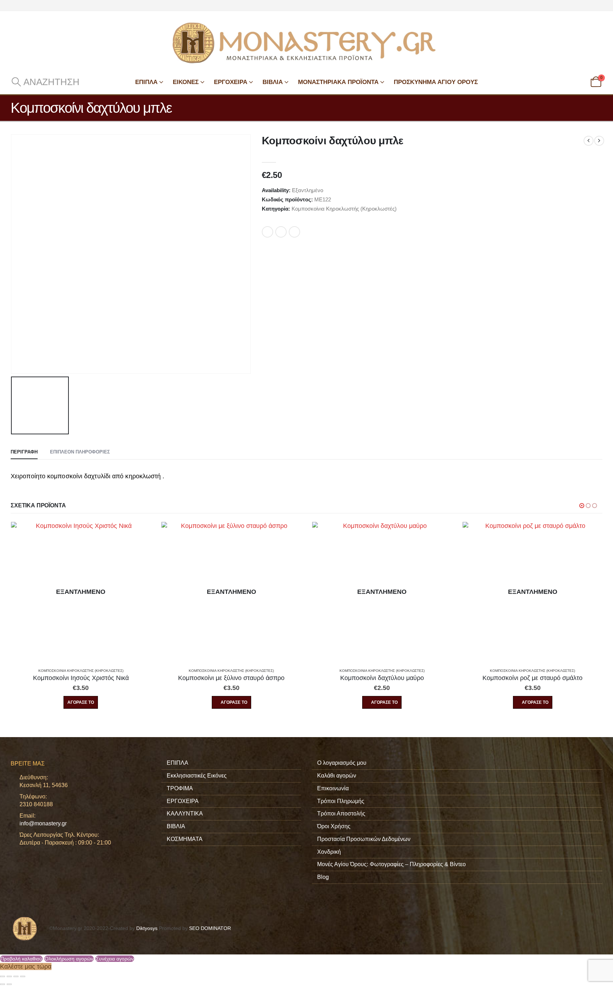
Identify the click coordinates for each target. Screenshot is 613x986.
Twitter (281, 232)
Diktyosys (147, 928)
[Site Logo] (306, 43)
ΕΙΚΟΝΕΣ (186, 82)
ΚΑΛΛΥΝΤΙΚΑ (185, 813)
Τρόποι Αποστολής (341, 813)
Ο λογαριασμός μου (341, 763)
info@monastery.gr (43, 823)
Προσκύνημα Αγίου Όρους (436, 82)
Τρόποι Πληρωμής (340, 801)
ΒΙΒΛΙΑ (273, 82)
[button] (45, 82)
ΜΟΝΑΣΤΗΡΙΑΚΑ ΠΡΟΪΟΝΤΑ (338, 82)
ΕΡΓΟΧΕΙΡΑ (230, 82)
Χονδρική (329, 852)
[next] (599, 141)
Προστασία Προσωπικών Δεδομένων (363, 839)
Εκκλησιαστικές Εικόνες (197, 776)
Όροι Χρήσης (333, 826)
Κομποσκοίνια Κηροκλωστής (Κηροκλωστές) (344, 209)
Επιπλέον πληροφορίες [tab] (80, 452)
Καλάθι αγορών (336, 776)
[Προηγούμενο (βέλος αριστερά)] (2, 984)
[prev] (588, 141)
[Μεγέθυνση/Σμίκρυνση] (2, 976)
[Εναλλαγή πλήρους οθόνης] (9, 976)
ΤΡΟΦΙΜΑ (180, 788)
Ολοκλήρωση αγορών (69, 959)
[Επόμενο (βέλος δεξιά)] (9, 984)
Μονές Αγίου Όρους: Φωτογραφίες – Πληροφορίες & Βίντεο (391, 864)
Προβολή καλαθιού (21, 959)
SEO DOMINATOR (210, 928)
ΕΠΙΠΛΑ (146, 82)
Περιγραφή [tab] (24, 452)
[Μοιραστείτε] (15, 976)
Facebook (267, 232)
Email (294, 232)
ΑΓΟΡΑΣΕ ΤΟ (80, 702)
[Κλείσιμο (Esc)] (22, 976)
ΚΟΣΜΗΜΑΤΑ (185, 839)
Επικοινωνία (333, 788)
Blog (323, 877)
